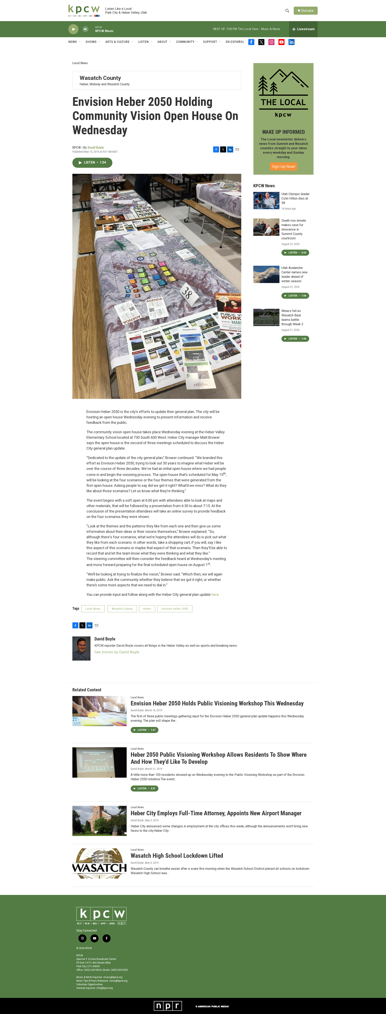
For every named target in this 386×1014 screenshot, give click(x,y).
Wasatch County (122, 608)
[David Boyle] (81, 648)
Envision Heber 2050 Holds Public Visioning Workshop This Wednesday (217, 703)
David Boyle (96, 147)
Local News (80, 63)
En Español (235, 41)
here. (215, 594)
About (162, 41)
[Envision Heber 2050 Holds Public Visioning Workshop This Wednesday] (99, 711)
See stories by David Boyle (116, 652)
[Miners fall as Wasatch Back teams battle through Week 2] (266, 317)
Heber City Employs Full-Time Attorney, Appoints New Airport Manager (216, 813)
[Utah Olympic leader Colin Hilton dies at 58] (266, 200)
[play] (73, 29)
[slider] (91, 29)
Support (210, 41)
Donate (307, 10)
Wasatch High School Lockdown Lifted (177, 855)
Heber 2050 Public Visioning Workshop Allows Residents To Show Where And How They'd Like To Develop (219, 758)
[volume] (85, 29)
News (72, 41)
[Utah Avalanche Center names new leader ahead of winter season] (266, 274)
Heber (147, 608)
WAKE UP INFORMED (283, 132)
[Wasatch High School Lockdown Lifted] (99, 863)
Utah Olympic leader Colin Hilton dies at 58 (295, 198)
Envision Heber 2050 (174, 608)
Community (185, 41)
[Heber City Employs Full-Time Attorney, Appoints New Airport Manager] (99, 821)
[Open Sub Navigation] (80, 41)
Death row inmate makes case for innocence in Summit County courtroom (293, 229)
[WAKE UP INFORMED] (283, 93)
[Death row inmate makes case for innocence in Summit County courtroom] (266, 227)
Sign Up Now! (283, 166)
